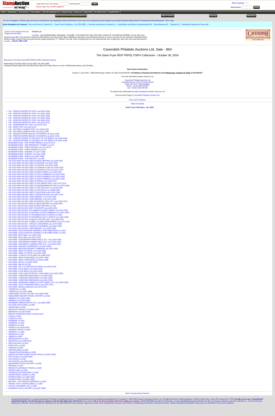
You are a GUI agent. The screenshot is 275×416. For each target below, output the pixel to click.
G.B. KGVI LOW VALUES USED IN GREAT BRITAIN (35, 204)
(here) (79, 401)
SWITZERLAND (18, 350)
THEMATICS (17, 289)
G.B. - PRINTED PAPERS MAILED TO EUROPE (33, 134)
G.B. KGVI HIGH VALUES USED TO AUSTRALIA (34, 190)
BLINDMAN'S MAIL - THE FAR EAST (26, 158)
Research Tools (67, 12)
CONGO (15, 318)
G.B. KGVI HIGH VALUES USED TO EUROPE (33, 163)
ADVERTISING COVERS (21, 375)
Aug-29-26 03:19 (114, 12)
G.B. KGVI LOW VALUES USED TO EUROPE (32, 208)
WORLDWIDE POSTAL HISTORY (28, 294)
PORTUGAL (16, 345)
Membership (12, 12)
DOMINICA (16, 325)
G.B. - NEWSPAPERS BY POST (27, 125)
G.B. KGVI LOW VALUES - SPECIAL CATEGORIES (35, 224)
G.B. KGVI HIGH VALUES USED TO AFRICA (32, 181)
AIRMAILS (19, 298)
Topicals (173, 24)
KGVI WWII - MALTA (22, 262)
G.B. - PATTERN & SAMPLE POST (28, 129)
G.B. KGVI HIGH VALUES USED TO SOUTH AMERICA (36, 174)
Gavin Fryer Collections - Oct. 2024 (68, 24)
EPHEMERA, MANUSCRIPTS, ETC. (29, 303)
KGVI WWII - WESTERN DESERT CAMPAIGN (33, 249)
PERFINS (15, 366)
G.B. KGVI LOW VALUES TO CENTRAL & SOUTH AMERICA (38, 213)
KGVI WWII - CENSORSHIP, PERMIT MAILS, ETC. (34, 240)
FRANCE (18, 327)
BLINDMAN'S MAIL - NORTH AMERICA (27, 149)
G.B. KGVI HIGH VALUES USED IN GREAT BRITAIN (35, 161)
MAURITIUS (19, 341)
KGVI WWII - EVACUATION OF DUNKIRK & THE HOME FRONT (37, 231)
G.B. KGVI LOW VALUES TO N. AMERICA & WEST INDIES (38, 210)
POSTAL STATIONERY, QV (22, 386)
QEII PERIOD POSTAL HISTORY (24, 363)
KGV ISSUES (20, 357)
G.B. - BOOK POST (22, 127)
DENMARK (16, 321)
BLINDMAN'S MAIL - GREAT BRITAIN (29, 147)
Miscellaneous (159, 24)
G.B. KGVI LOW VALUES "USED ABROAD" (32, 228)
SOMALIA (15, 348)
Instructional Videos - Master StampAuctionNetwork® (174, 403)
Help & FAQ (88, 12)
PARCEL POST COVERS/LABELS (25, 384)
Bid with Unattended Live (51, 12)
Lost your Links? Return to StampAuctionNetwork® (133, 403)
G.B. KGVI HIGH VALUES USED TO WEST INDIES (35, 172)
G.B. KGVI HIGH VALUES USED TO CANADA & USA (35, 167)
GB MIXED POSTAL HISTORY (27, 388)
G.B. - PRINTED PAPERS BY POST (29, 111)
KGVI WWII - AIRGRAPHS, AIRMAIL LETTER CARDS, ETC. (38, 282)
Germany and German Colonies (101, 24)
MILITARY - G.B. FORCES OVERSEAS (27, 381)
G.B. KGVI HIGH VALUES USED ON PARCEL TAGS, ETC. (37, 201)
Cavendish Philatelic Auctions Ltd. (147, 95)
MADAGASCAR (18, 339)
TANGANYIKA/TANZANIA (22, 352)
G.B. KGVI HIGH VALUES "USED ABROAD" (32, 197)
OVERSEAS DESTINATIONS (23, 372)
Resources (78, 12)
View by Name (35, 12)
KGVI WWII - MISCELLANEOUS (27, 287)
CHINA (14, 316)
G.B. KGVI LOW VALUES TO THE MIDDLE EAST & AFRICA (35, 215)
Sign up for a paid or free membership (99, 403)
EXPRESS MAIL (21, 377)
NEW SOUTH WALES (23, 309)
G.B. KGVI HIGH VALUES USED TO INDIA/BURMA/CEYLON (38, 185)
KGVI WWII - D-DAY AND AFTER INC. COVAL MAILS (35, 273)
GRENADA (16, 334)
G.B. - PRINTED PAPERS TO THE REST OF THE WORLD (37, 138)
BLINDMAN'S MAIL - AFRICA (26, 156)
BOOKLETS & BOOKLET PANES (24, 368)
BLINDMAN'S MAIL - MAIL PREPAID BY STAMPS (31, 145)
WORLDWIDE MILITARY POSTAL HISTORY (29, 296)
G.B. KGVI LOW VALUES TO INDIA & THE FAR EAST (36, 219)
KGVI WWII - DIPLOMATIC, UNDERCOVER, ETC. (34, 244)
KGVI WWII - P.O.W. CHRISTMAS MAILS (30, 285)
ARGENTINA (17, 307)
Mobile (3, 12)
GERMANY (16, 332)
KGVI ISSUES (20, 361)
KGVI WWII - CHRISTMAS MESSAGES (30, 276)
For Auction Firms (100, 12)
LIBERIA (15, 336)
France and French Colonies (39, 24)
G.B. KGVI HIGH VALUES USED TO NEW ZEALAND (35, 195)
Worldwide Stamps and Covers (193, 24)
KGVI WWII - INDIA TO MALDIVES (28, 258)
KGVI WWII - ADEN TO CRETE (27, 251)
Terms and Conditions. (137, 100)
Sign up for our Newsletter (206, 403)
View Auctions (23, 12)
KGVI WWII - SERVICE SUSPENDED (29, 246)
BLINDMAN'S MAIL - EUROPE (26, 152)
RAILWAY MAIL (17, 370)
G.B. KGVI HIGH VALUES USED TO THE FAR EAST (35, 188)
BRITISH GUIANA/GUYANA (26, 314)
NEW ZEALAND (18, 343)
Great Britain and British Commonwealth (133, 24)
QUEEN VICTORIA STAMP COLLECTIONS (32, 354)
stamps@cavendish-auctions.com (152, 91)
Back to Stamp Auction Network (137, 393)
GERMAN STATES (19, 330)
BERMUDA (19, 312)
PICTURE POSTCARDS (21, 305)
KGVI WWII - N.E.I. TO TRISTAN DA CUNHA (32, 267)
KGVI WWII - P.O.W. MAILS (25, 269)
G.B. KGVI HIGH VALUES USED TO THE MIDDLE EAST (37, 183)
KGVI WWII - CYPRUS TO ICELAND (29, 255)
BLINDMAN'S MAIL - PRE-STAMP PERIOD (31, 143)
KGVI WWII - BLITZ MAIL (24, 235)
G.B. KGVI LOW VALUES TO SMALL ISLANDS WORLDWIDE (39, 222)
